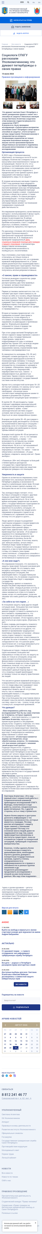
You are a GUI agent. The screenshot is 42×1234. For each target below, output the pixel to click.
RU (34, 2)
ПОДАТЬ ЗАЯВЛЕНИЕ (23, 27)
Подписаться (22, 1007)
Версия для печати (10, 907)
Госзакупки (7, 1137)
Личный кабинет (9, 1157)
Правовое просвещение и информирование (21, 77)
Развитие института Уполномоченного (19, 1129)
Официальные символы (12, 1133)
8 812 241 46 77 (14, 1094)
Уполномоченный (11, 1110)
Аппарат (5, 1122)
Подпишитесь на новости (13, 995)
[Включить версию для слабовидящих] (22, 2)
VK (3, 1076)
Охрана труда (8, 1154)
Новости (6, 1168)
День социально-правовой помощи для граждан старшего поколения (21, 241)
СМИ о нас (6, 1180)
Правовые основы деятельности (16, 1125)
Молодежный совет (10, 1150)
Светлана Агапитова (11, 1114)
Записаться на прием (23, 20)
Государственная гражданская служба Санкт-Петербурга (19, 1141)
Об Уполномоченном (11, 1118)
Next (36, 91)
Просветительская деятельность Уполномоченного (16, 1197)
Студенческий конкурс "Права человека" (19, 1201)
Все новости (21, 984)
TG (7, 1076)
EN (39, 2)
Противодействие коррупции (14, 1146)
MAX (14, 1076)
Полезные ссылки (10, 1213)
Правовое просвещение (14, 1191)
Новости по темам (10, 1177)
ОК (10, 1076)
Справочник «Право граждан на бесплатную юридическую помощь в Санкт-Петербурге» (18, 1207)
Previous (5, 91)
